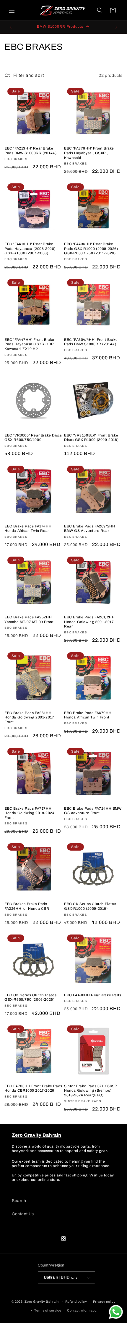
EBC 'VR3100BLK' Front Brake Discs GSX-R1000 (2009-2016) (91, 437)
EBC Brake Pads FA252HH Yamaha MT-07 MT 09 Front (28, 619)
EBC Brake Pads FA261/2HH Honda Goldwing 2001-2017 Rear (89, 621)
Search (19, 1200)
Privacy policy (104, 1301)
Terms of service (47, 1310)
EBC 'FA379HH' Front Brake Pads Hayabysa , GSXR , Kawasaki (89, 153)
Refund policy (76, 1301)
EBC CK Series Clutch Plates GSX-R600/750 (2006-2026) (30, 997)
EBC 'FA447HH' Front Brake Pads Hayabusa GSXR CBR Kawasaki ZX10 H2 (29, 344)
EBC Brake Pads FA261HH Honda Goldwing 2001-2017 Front (29, 717)
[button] (11, 10)
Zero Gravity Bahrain (41, 1301)
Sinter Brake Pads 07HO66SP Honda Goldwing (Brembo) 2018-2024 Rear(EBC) (90, 1090)
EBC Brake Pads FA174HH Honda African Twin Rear (27, 528)
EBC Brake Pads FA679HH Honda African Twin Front (87, 715)
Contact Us (23, 1214)
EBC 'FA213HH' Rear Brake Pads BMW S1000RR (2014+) (30, 150)
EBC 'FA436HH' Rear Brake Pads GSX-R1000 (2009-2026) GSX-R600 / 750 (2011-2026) (91, 248)
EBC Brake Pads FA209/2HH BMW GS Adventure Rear (89, 528)
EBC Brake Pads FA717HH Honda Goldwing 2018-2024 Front (29, 813)
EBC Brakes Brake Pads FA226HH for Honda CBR (26, 906)
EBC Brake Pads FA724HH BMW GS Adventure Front (93, 810)
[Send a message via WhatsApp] (116, 1312)
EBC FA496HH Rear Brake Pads (92, 995)
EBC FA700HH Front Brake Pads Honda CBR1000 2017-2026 (33, 1088)
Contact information (82, 1310)
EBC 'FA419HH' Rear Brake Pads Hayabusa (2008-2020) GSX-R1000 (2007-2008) (30, 248)
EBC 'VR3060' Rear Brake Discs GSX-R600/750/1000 (33, 437)
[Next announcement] (116, 27)
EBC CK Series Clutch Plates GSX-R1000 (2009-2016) (90, 906)
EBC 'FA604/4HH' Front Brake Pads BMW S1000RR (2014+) (91, 342)
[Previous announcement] (10, 27)
